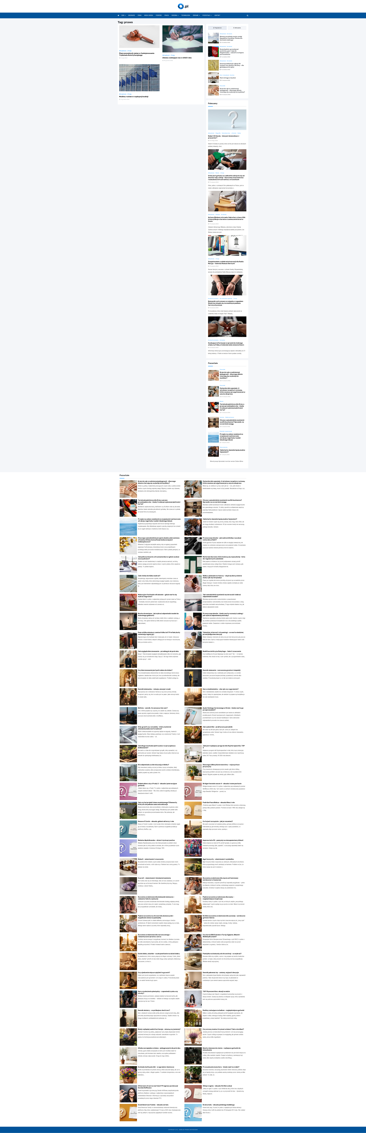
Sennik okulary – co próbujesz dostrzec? (154, 1010)
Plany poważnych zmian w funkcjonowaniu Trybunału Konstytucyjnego (136, 54)
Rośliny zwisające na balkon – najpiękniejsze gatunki (223, 1010)
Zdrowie (195, 15)
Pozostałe (206, 15)
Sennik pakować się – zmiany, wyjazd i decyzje (221, 972)
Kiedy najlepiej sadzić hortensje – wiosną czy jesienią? (159, 1029)
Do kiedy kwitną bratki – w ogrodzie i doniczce (156, 1067)
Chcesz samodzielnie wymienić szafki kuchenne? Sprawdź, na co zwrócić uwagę (232, 422)
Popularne (218, 28)
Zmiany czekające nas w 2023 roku (177, 58)
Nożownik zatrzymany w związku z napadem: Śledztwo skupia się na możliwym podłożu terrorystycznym (225, 303)
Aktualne (238, 28)
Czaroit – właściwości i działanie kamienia (154, 878)
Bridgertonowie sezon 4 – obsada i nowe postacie (222, 784)
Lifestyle (233, 133)
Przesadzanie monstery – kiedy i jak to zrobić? (221, 1067)
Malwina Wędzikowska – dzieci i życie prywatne (156, 840)
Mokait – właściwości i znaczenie (151, 859)
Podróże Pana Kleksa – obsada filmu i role (219, 802)
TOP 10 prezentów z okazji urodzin (216, 991)
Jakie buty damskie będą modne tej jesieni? (220, 519)
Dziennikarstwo (226, 133)
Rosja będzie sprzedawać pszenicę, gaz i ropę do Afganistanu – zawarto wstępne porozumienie (232, 51)
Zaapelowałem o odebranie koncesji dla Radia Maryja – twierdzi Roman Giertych (226, 262)
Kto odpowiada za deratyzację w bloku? (153, 765)
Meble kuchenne (229, 417)
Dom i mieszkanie (224, 75)
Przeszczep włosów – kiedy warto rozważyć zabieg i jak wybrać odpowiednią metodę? (223, 614)
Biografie (131, 15)
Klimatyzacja (214, 461)
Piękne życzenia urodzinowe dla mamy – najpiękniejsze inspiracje (218, 898)
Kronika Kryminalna (213, 298)
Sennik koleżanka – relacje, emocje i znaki (154, 689)
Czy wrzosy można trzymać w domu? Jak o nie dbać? (223, 1029)
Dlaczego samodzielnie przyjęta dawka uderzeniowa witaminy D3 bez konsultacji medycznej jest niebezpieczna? (158, 540)
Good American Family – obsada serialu (153, 1105)
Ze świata (229, 33)
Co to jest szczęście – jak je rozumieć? (218, 821)
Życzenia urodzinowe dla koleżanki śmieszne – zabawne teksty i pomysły (156, 898)
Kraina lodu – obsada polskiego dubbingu (219, 1105)
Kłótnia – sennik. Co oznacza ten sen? (153, 708)
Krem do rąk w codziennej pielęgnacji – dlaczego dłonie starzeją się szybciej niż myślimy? (232, 90)
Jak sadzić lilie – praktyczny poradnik (217, 727)
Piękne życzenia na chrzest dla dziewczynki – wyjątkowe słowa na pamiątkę (156, 917)
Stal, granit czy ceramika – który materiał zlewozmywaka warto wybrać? (154, 728)
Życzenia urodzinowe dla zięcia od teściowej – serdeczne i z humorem (221, 879)
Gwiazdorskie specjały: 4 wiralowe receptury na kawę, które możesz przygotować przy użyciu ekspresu (232, 391)
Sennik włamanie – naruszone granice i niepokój (221, 670)
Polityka (218, 214)
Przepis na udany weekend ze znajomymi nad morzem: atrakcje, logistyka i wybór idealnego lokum (231, 437)
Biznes (217, 173)
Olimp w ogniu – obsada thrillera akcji (217, 1086)
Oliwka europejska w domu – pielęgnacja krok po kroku (159, 1048)
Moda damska (223, 447)
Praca (167, 15)
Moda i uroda (148, 15)
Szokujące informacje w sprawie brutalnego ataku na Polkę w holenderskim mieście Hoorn (226, 344)
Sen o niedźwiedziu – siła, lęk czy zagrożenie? (220, 689)
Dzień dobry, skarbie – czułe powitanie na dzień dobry (159, 954)
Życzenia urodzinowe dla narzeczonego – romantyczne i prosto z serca (154, 936)
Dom (123, 15)
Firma (139, 15)
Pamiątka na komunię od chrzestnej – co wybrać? (222, 954)
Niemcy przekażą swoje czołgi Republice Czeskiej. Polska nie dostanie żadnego (231, 38)
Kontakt (217, 15)
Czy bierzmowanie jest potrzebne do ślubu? (155, 670)
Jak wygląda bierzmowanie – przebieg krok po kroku (158, 651)
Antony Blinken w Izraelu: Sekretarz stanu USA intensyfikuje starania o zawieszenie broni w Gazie (226, 219)
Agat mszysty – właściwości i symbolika (218, 859)
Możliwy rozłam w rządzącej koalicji (133, 97)
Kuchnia (232, 75)
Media (239, 133)
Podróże (159, 15)
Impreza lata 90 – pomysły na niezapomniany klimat (223, 840)
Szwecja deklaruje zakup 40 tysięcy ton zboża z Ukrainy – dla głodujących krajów (232, 65)
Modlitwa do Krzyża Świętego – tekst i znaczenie (222, 651)
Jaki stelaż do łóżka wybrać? (149, 576)
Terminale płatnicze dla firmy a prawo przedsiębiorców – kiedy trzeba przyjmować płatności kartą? (232, 407)
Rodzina (174, 15)
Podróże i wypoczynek (226, 431)
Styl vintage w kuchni (228, 78)
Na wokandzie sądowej (226, 298)
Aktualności (122, 51)
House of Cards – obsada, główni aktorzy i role (156, 821)
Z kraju (129, 51)
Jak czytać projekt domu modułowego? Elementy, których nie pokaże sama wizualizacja (157, 803)
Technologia (185, 15)
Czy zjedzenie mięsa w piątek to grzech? (154, 972)
